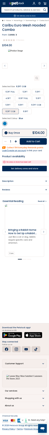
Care (11, 253)
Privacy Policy (8, 429)
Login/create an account (14, 150)
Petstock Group (31, 429)
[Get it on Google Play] (12, 335)
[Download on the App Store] (33, 335)
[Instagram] (16, 349)
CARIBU (11, 34)
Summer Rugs (31, 20)
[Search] (45, 9)
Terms (20, 429)
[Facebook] (6, 349)
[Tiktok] (36, 349)
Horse (8, 20)
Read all (41, 201)
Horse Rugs (18, 20)
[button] (24, 181)
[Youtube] (26, 349)
